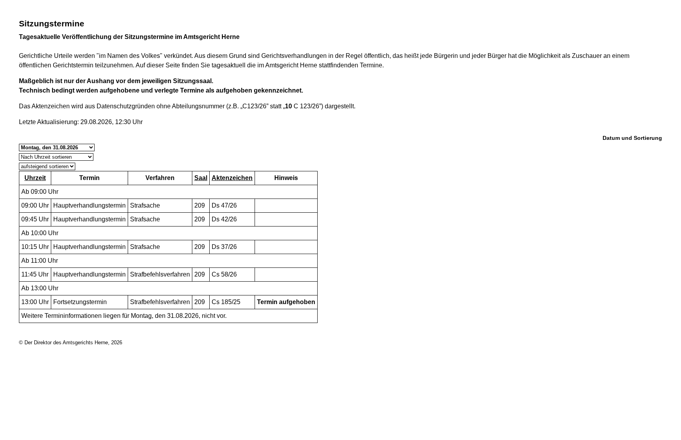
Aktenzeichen (232, 178)
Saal (200, 178)
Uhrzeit (35, 178)
